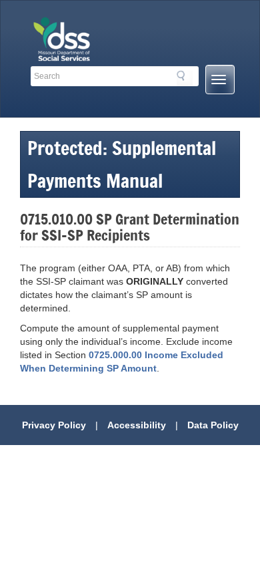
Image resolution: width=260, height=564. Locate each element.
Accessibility (136, 425)
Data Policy (213, 425)
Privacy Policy (54, 425)
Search (185, 78)
